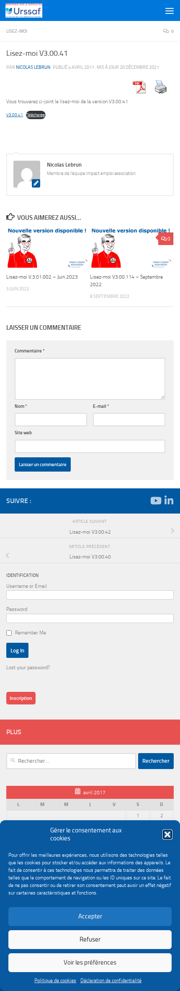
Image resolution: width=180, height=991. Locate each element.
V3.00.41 (14, 114)
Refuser (90, 939)
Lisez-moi (16, 31)
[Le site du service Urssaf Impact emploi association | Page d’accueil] (29, 10)
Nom (21, 406)
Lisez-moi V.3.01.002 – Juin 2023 (42, 277)
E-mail (101, 406)
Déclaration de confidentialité (110, 980)
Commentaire (30, 351)
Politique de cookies (55, 980)
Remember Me (30, 633)
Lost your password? (28, 667)
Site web (23, 433)
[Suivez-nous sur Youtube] (155, 501)
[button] (167, 834)
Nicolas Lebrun (33, 67)
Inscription (21, 698)
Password (16, 609)
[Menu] (169, 10)
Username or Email (26, 586)
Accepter (90, 916)
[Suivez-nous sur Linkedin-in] (169, 501)
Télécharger (36, 114)
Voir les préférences (90, 962)
